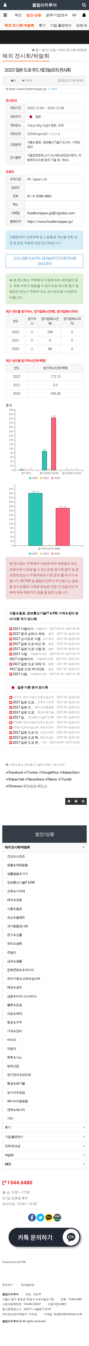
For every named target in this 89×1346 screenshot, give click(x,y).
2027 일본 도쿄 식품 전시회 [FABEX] (38, 649)
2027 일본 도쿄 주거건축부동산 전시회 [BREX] (45, 702)
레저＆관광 (14, 900)
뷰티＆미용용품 (17, 1101)
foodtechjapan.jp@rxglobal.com (51, 213)
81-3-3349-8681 (39, 196)
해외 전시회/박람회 (19, 25)
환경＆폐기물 (16, 1083)
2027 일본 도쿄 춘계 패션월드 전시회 (38, 742)
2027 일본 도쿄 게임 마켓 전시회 (34, 697)
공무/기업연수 (57, 15)
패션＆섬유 (14, 987)
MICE (8, 1164)
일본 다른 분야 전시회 (32, 687)
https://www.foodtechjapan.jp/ (32, 89)
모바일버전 (27, 1284)
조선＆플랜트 (16, 917)
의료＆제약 (14, 1013)
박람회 (9, 1155)
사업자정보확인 (57, 1304)
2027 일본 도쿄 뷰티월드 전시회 (35, 707)
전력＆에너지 (16, 1110)
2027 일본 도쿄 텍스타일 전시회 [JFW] (39, 737)
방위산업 (13, 1066)
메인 (18, 15)
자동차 (11, 1048)
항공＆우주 (14, 1022)
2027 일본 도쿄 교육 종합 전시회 (34, 722)
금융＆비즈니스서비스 (22, 996)
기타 (10, 1118)
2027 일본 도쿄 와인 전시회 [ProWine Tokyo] (44, 644)
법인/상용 (33, 15)
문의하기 (7, 1284)
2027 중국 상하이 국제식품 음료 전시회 (40, 634)
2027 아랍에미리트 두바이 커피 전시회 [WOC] (44, 674)
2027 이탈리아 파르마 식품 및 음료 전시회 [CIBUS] (48, 629)
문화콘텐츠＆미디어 (20, 970)
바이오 (11, 1039)
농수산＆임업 (16, 1092)
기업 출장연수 (61, 25)
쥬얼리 (11, 952)
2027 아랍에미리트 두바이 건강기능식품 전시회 (43, 659)
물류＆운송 (14, 1005)
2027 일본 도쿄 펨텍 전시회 (30, 727)
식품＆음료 (16, 764)
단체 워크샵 (12, 1146)
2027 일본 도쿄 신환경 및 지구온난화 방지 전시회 (47, 712)
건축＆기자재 (16, 891)
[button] (69, 801)
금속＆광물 (14, 961)
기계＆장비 (58, 764)
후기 (42, 25)
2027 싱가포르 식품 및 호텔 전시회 (37, 639)
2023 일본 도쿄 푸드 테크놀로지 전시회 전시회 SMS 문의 (44, 261)
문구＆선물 (14, 935)
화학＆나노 (14, 1057)
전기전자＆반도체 (19, 1075)
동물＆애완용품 (17, 865)
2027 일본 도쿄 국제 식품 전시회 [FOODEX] (42, 664)
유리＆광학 (14, 943)
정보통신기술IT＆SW (37, 764)
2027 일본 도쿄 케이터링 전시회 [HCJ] (36, 669)
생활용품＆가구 (17, 874)
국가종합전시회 (17, 926)
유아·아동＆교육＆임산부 (23, 978)
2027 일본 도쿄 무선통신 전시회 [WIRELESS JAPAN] (49, 717)
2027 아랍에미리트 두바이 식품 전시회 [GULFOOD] (48, 654)
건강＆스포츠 (16, 856)
